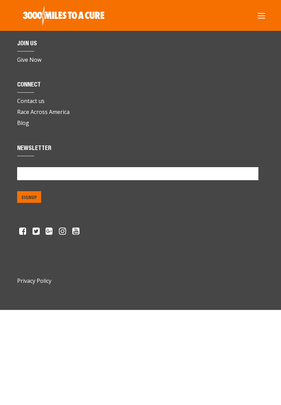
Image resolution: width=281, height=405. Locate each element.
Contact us (31, 101)
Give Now (29, 59)
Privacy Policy (34, 281)
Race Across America (43, 112)
